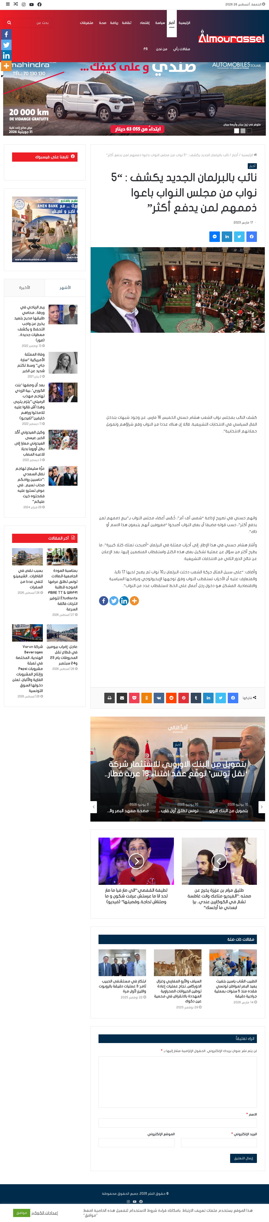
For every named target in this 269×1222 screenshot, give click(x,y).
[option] (177, 769)
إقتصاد (144, 23)
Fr (145, 49)
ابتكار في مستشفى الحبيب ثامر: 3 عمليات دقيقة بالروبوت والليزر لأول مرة (122, 986)
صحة (102, 23)
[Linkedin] (124, 600)
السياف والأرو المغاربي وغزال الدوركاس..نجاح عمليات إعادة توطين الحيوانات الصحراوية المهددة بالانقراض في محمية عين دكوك (177, 991)
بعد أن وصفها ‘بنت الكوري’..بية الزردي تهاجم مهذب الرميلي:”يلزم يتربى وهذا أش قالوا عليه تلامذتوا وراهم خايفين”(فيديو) (29, 401)
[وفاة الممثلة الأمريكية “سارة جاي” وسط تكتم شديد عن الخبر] (63, 363)
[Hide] (2, 76)
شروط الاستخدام (142, 1211)
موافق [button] (21, 1213)
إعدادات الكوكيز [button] (45, 1213)
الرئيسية (184, 23)
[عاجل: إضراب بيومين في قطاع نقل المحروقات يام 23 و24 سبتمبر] (62, 633)
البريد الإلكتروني (244, 1134)
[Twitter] (113, 600)
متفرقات (86, 23)
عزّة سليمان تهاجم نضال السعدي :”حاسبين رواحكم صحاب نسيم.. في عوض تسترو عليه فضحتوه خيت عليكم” (30, 485)
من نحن (161, 49)
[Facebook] (103, 600)
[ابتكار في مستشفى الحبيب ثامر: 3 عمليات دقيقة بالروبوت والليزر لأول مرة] (122, 962)
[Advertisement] (178, 377)
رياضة (114, 23)
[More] (134, 600)
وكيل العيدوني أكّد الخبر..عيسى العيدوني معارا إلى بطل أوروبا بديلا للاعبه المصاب (29, 443)
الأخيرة (24, 287)
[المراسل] (231, 36)
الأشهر (65, 287)
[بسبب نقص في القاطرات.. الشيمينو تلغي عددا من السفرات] (27, 556)
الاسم (251, 1114)
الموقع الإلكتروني (161, 1134)
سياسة (160, 23)
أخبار (172, 23)
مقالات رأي (181, 49)
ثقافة (126, 23)
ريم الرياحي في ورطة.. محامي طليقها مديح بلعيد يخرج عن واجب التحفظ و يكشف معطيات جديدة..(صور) (29, 323)
